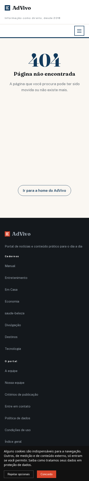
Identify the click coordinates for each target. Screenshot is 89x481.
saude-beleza (14, 313)
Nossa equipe (14, 382)
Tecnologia (13, 348)
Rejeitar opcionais (19, 474)
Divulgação (13, 325)
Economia (12, 301)
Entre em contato (17, 406)
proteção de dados (17, 465)
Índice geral (13, 441)
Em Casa (11, 289)
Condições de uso (18, 430)
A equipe (11, 371)
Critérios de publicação (21, 394)
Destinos (11, 337)
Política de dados (17, 418)
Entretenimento (16, 278)
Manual (10, 266)
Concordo (46, 474)
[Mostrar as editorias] (79, 31)
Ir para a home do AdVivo (44, 190)
